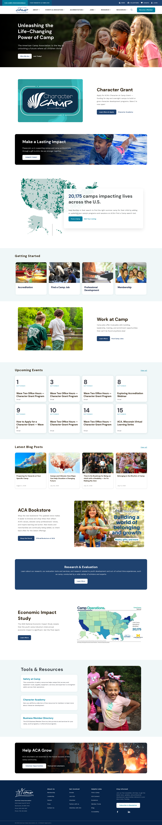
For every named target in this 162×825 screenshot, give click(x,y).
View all (144, 370)
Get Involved (74, 789)
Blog (92, 808)
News (123, 3)
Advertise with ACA (75, 808)
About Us (51, 789)
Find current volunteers (56, 766)
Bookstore (94, 800)
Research (105, 10)
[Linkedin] (129, 812)
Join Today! (37, 56)
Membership (51, 792)
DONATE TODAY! (31, 157)
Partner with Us (74, 804)
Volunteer (72, 800)
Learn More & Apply (106, 112)
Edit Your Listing (90, 219)
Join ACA (72, 796)
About (35, 10)
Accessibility (95, 811)
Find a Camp (75, 219)
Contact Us (50, 808)
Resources (121, 10)
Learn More (103, 339)
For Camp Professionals (15, 3)
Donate (146, 3)
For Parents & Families (40, 3)
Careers (49, 800)
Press (49, 804)
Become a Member (146, 10)
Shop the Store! (26, 538)
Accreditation (76, 10)
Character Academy (125, 112)
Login (155, 3)
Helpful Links (96, 789)
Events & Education (54, 10)
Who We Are (24, 56)
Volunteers (134, 3)
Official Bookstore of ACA (45, 538)
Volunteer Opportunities (34, 766)
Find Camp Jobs (117, 339)
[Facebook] (117, 812)
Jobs (92, 10)
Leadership (50, 796)
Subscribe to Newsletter (128, 805)
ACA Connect (95, 796)
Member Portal (96, 804)
